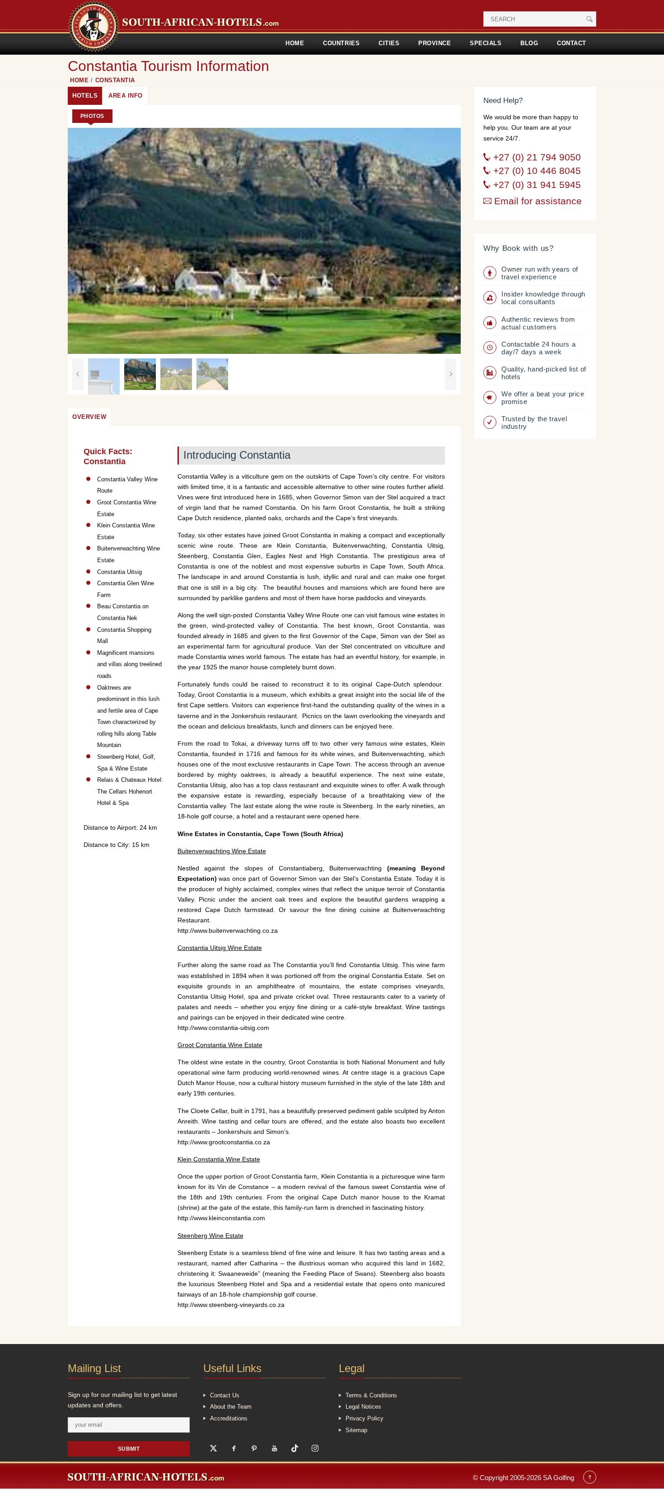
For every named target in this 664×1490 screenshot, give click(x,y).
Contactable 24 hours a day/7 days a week (538, 348)
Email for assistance (536, 201)
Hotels (85, 95)
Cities (389, 43)
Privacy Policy (364, 1418)
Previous (78, 374)
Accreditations (229, 1418)
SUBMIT (129, 1449)
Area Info (125, 95)
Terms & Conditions (371, 1395)
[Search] (589, 19)
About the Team (231, 1406)
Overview (89, 417)
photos (92, 116)
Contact (571, 43)
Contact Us (224, 1395)
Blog (529, 43)
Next (450, 374)
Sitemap (356, 1430)
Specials (485, 43)
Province (434, 43)
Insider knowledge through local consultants (543, 298)
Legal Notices (363, 1406)
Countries (341, 43)
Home (294, 43)
